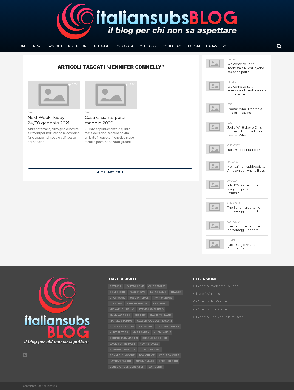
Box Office (147, 355)
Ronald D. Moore (122, 355)
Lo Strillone (134, 286)
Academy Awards (122, 349)
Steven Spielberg (151, 309)
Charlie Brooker (154, 338)
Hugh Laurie (162, 332)
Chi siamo (148, 46)
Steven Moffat (138, 303)
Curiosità (125, 46)
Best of (140, 315)
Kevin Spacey (149, 343)
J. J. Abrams (158, 292)
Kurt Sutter (119, 332)
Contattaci (172, 46)
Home (22, 46)
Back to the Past (122, 343)
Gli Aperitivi (156, 286)
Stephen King (168, 361)
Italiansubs (216, 46)
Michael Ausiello (122, 309)
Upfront (116, 303)
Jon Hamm (145, 326)
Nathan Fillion (120, 361)
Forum (194, 46)
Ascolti (55, 46)
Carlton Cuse (169, 355)
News (37, 46)
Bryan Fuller (144, 361)
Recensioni (77, 46)
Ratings (115, 286)
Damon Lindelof (168, 326)
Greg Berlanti (150, 349)
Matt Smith (141, 332)
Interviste (101, 46)
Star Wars (117, 297)
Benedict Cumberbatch (127, 366)
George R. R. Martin (124, 338)
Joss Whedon (139, 297)
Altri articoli (110, 172)
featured (160, 303)
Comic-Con (117, 292)
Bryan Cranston (122, 326)
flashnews (137, 292)
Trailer (175, 292)
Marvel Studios (121, 320)
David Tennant (161, 315)
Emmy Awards (120, 315)
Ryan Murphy (162, 297)
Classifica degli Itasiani (154, 320)
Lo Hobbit (155, 366)
